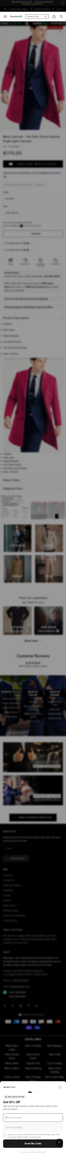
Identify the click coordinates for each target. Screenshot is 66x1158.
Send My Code (33, 1143)
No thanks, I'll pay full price (33, 1152)
